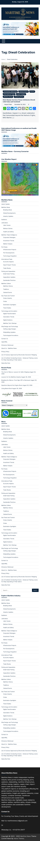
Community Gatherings (10, 91)
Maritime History (8, 286)
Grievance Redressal (7, 345)
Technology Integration (10, 256)
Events (32, 91)
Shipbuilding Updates (9, 332)
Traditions (6, 289)
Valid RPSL (4, 342)
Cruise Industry (7, 298)
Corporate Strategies (9, 237)
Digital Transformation (9, 313)
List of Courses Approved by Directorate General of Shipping (19, 355)
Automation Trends (8, 317)
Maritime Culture (6, 283)
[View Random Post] (34, 41)
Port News (4, 247)
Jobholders (4, 222)
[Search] (37, 41)
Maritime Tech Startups (10, 323)
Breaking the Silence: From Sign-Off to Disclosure (15, 380)
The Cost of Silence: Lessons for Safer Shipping (15, 372)
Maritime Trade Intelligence (9, 235)
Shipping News (19, 96)
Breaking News (7, 210)
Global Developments (9, 213)
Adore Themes (19, 838)
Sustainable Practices (9, 280)
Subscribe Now (5, 363)
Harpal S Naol (8, 104)
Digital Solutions (7, 320)
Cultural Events (23, 91)
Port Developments (8, 252)
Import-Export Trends (9, 265)
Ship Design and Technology (9, 326)
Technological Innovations (10, 335)
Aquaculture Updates (9, 277)
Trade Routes (7, 268)
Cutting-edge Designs (9, 329)
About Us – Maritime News (9, 348)
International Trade (9, 94)
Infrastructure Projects (9, 249)
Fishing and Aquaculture (8, 271)
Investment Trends (8, 240)
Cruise (5, 301)
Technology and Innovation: (9, 311)
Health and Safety (8, 231)
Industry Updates (8, 216)
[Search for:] (16, 590)
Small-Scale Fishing (8, 274)
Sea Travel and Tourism (8, 295)
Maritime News (8, 96)
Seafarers (4, 219)
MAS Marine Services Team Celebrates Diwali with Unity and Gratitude (19, 101)
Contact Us (4, 338)
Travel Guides (7, 308)
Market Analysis (7, 244)
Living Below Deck (6, 388)
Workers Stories (7, 228)
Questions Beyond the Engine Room (11, 385)
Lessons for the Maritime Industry (11, 377)
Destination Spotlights (9, 304)
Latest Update (21, 94)
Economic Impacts (8, 261)
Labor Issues (7, 225)
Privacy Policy (5, 351)
